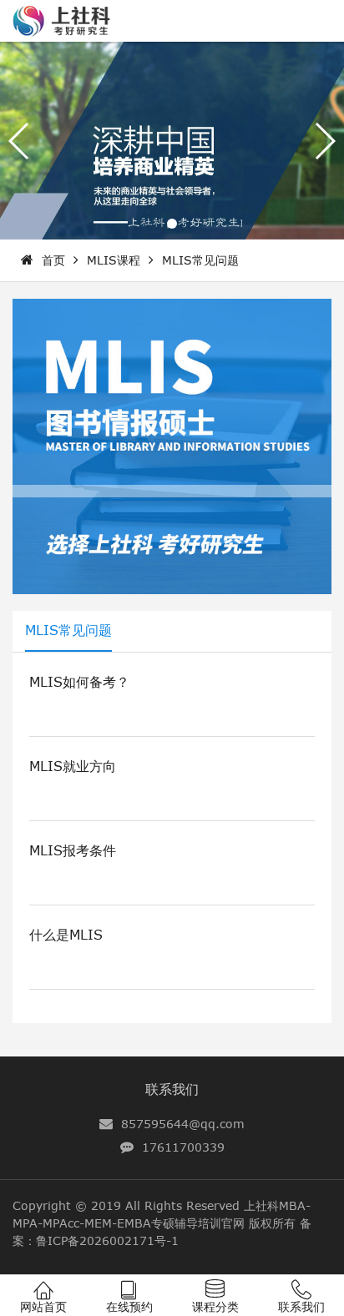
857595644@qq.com (183, 1124)
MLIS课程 (113, 260)
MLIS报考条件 (72, 850)
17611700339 (183, 1147)
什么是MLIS (66, 934)
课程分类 (215, 1306)
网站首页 (43, 1306)
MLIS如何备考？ (79, 681)
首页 (53, 260)
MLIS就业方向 (72, 766)
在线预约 (129, 1306)
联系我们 (172, 1089)
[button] (172, 224)
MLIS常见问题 (200, 260)
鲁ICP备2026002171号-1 (107, 1240)
